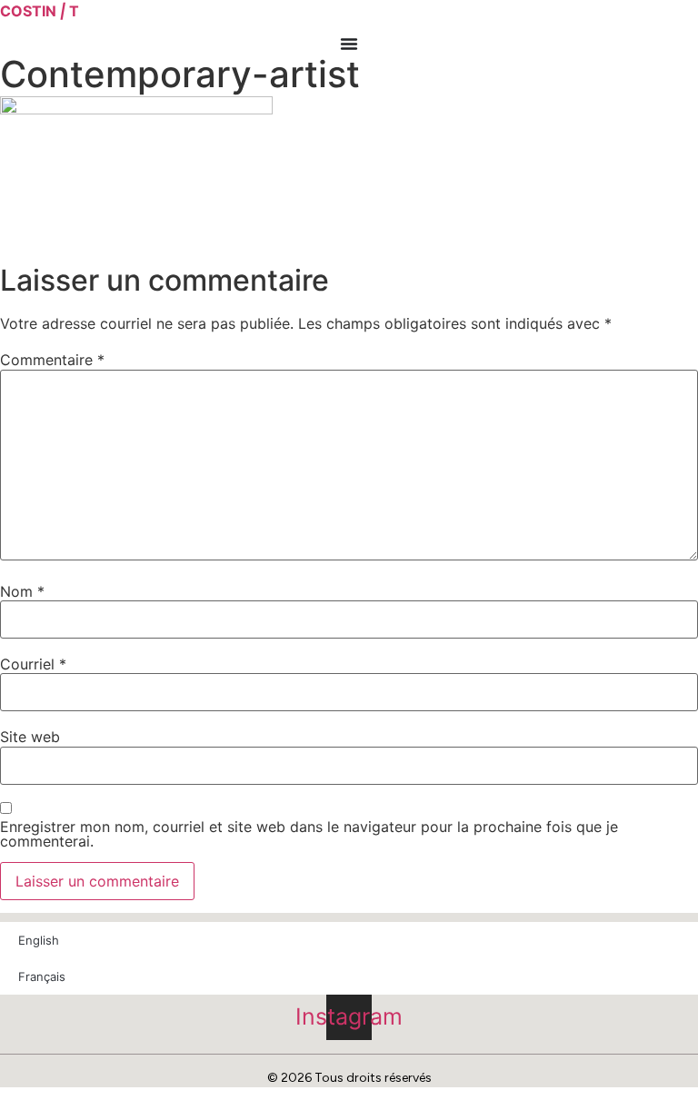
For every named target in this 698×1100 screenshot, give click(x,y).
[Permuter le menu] (349, 44)
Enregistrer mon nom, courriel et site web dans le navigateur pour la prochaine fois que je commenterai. (309, 833)
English (38, 940)
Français (41, 976)
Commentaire (52, 359)
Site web (30, 736)
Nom (22, 591)
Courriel (33, 664)
